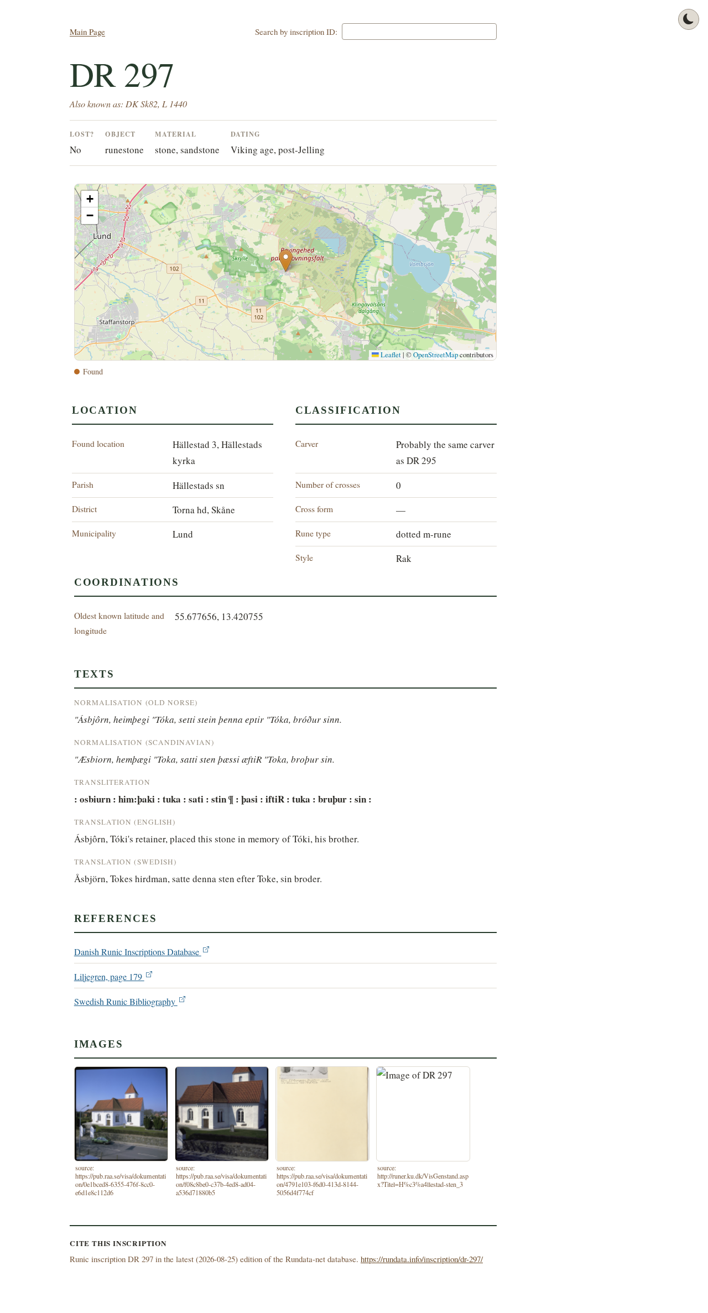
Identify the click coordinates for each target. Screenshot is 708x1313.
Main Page (87, 31)
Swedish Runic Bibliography (126, 1002)
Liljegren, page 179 (109, 977)
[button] (286, 260)
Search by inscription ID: (296, 31)
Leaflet (390, 354)
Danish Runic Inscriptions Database (137, 952)
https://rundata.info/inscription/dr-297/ (422, 1258)
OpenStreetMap (435, 354)
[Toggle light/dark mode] (688, 19)
